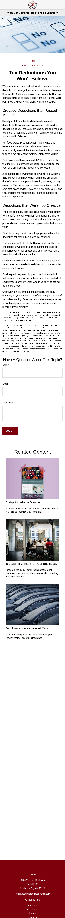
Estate (32, 913)
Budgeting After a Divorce (23, 502)
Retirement (32, 905)
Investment (32, 909)
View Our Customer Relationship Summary (32, 12)
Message (7, 402)
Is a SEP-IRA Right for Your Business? (31, 563)
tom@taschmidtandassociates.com (32, 893)
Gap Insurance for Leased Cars (27, 628)
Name (5, 365)
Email (5, 383)
